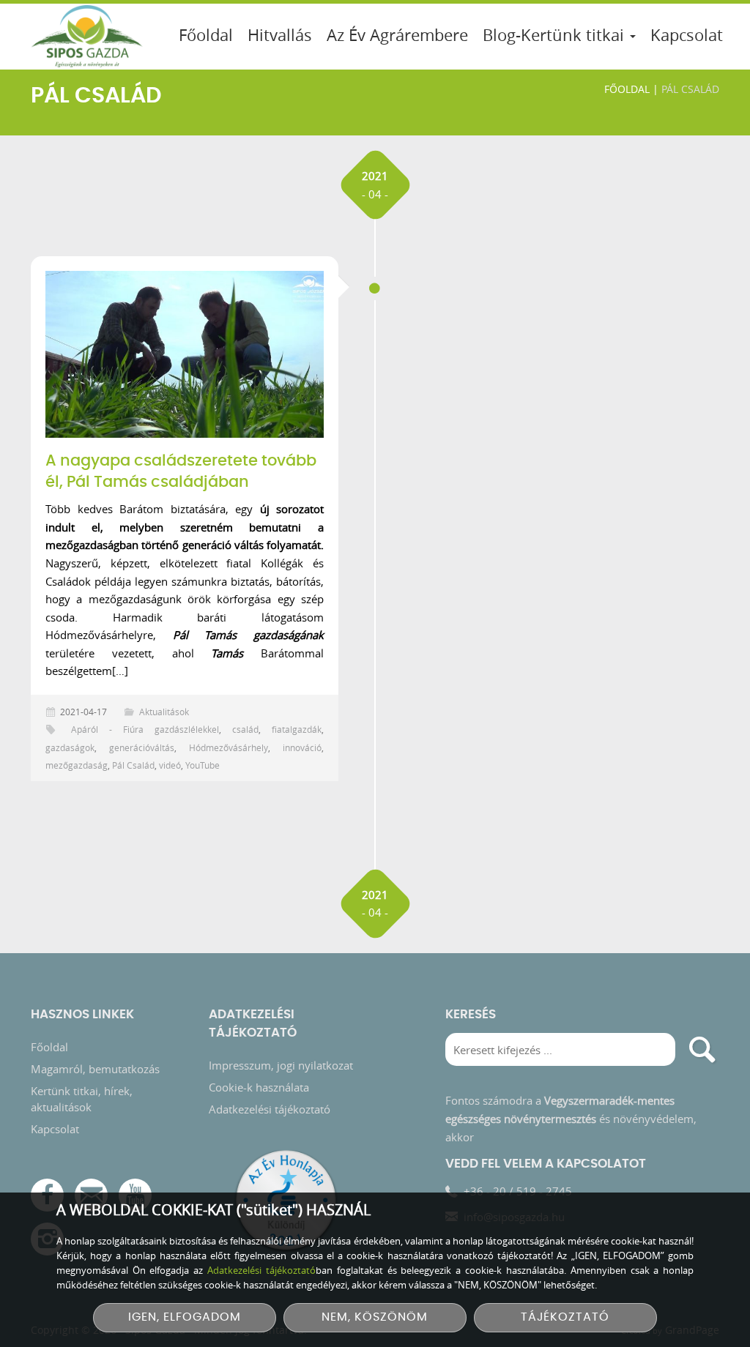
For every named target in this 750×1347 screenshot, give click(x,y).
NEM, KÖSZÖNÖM (375, 1317)
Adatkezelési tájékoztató (269, 1109)
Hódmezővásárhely (228, 747)
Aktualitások (164, 711)
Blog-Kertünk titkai (555, 34)
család (245, 729)
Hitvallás (280, 34)
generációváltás (141, 747)
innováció (302, 747)
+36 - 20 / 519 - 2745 (518, 1191)
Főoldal (206, 34)
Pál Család (133, 765)
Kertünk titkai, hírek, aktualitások (82, 1099)
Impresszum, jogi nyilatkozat (281, 1065)
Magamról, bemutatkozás (95, 1068)
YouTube (202, 765)
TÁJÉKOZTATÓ (565, 1317)
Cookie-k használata (259, 1087)
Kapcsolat (686, 34)
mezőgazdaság (76, 765)
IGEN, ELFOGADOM (184, 1317)
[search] (702, 1049)
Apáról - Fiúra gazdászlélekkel (145, 729)
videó (170, 765)
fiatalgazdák (297, 729)
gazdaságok (69, 747)
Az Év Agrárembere (397, 34)
